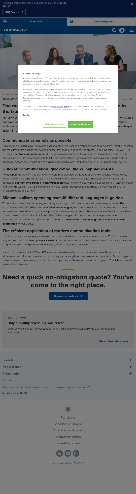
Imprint (26, 115)
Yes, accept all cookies (81, 124)
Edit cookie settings (54, 124)
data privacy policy (60, 106)
